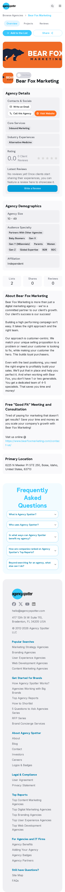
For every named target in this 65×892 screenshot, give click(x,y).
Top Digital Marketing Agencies (31, 809)
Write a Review (32, 188)
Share (46, 33)
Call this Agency (22, 113)
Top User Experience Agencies (31, 820)
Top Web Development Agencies (26, 827)
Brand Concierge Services (28, 723)
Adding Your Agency (25, 849)
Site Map (17, 875)
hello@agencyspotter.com (28, 610)
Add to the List (19, 33)
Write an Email (21, 106)
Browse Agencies (13, 15)
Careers (17, 759)
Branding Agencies (24, 652)
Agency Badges (22, 855)
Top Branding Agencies (27, 814)
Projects (28, 23)
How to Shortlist (22, 703)
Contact (17, 749)
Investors (18, 754)
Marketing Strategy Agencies (30, 647)
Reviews (44, 23)
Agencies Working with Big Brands (29, 690)
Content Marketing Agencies (30, 668)
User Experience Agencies (29, 657)
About (16, 738)
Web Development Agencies (30, 663)
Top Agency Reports (25, 698)
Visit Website (47, 113)
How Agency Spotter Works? (30, 683)
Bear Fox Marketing (39, 15)
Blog (15, 743)
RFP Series (19, 718)
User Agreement (22, 780)
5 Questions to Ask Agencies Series (30, 710)
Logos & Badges (22, 765)
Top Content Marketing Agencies (26, 802)
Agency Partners (23, 860)
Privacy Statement (23, 785)
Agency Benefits (22, 844)
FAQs (15, 880)
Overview (12, 23)
